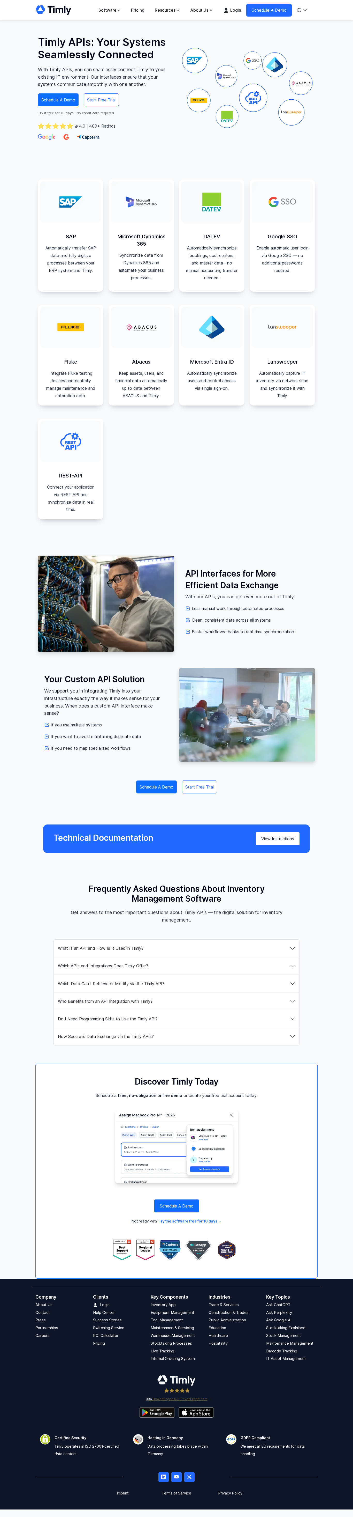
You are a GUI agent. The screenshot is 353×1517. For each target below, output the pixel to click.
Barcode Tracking (281, 1351)
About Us (43, 1304)
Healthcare (218, 1335)
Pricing (137, 10)
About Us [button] (199, 10)
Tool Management (167, 1320)
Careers (42, 1335)
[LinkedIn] (163, 1477)
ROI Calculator (105, 1335)
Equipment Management (172, 1312)
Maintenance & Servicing (172, 1327)
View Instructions (277, 838)
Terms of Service (176, 1493)
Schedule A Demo (269, 10)
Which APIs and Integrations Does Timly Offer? (103, 965)
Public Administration (227, 1320)
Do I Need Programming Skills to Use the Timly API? (108, 1018)
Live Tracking (162, 1351)
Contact (42, 1312)
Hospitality (218, 1343)
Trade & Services (224, 1304)
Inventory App (163, 1304)
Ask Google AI (278, 1320)
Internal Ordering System (173, 1358)
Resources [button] (165, 10)
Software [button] (107, 10)
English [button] (305, 10)
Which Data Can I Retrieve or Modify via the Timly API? (111, 983)
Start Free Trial (101, 99)
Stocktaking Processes (171, 1343)
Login (235, 10)
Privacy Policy (230, 1493)
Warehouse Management (173, 1335)
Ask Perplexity (279, 1312)
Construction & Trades (229, 1312)
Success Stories (107, 1320)
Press (40, 1320)
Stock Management (283, 1335)
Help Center (104, 1312)
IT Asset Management (286, 1358)
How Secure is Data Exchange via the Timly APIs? (106, 1036)
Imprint (122, 1493)
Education (217, 1327)
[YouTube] (176, 1477)
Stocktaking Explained (285, 1327)
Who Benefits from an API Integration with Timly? (105, 1001)
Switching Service (108, 1327)
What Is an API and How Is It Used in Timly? (100, 948)
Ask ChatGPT (278, 1304)
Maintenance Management (289, 1343)
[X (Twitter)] (189, 1477)
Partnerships (46, 1327)
